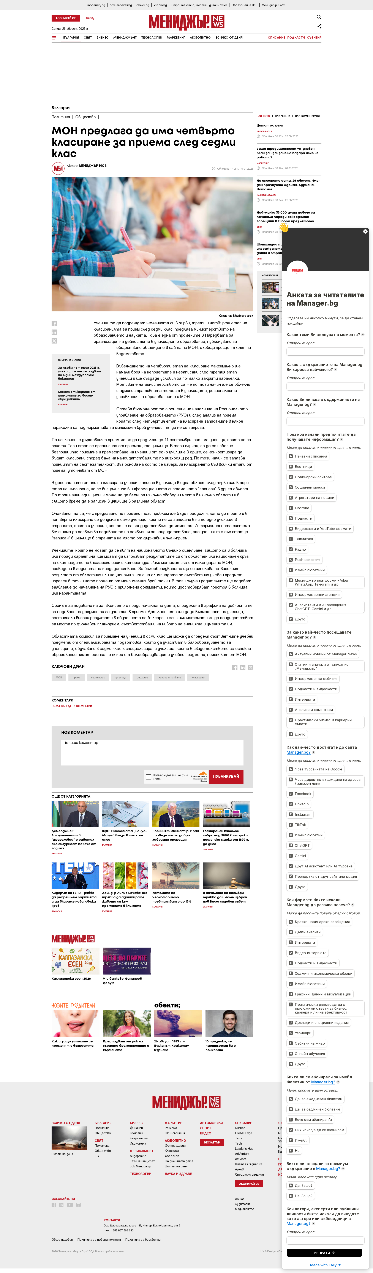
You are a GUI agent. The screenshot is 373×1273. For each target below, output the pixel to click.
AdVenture (242, 1153)
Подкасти (296, 37)
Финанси (136, 1127)
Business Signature (248, 1164)
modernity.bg (96, 5)
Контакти (112, 1220)
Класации (172, 1150)
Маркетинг (176, 37)
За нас (239, 1199)
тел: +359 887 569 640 (118, 1230)
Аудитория (242, 1204)
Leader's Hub (244, 1148)
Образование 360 (244, 5)
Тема (238, 1138)
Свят (88, 37)
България (71, 37)
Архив (239, 1169)
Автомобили (211, 1122)
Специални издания (249, 1174)
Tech (238, 1143)
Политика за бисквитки (143, 1239)
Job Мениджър (140, 1166)
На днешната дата (179, 1161)
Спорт (205, 1127)
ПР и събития (175, 1133)
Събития (314, 37)
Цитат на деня (176, 1166)
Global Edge (243, 1133)
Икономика (138, 1143)
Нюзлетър (212, 1143)
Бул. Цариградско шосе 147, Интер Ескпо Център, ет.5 (142, 1225)
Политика (102, 1127)
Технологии (151, 37)
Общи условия (62, 1239)
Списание (276, 37)
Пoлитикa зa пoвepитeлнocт (99, 1239)
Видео (205, 1133)
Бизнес (102, 37)
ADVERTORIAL (270, 276)
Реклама (171, 1127)
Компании (137, 1133)
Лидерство (138, 1155)
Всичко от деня (229, 37)
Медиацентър (244, 1208)
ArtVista (241, 1159)
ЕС (97, 1155)
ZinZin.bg (160, 5)
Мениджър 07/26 (274, 5)
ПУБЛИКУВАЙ (226, 776)
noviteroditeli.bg (121, 5)
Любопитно (200, 37)
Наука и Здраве (178, 1173)
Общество (103, 1133)
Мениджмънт (125, 37)
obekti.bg (142, 5)
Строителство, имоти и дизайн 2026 (199, 5)
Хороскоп (172, 1155)
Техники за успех (142, 1161)
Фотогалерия (175, 1145)
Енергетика (139, 1138)
